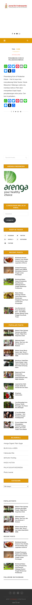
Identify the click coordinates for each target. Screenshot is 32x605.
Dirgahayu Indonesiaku (18, 394)
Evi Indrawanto (13, 599)
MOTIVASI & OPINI (16, 54)
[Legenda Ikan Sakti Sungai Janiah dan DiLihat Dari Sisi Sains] (9, 386)
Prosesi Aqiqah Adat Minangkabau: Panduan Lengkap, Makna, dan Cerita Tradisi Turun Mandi (21, 426)
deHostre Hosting (10, 458)
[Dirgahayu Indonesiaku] (9, 395)
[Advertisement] (16, 20)
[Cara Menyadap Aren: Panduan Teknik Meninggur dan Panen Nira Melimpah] (9, 404)
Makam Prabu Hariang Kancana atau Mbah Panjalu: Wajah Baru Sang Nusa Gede (21, 333)
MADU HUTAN (9, 463)
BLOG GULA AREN (10, 448)
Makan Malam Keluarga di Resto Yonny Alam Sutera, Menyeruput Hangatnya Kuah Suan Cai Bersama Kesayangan (21, 298)
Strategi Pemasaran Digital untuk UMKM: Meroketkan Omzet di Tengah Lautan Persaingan (21, 271)
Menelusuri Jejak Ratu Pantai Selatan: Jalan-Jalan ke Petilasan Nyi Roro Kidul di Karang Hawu (21, 364)
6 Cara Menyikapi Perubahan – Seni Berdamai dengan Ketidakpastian (20, 415)
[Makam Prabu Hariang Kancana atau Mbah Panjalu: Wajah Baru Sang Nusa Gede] (9, 333)
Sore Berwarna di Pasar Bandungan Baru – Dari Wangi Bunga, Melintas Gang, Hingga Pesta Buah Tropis (21, 312)
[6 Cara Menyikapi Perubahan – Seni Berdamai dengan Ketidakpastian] (9, 415)
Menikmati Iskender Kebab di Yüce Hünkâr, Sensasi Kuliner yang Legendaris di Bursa (21, 260)
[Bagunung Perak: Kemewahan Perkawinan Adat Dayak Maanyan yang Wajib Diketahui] (9, 374)
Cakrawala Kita (9, 453)
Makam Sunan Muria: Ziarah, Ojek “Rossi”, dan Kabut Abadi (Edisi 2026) (21, 353)
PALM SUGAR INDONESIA (13, 467)
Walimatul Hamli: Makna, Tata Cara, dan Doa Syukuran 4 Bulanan (21, 343)
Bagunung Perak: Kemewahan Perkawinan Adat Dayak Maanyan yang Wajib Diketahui (21, 376)
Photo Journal (8, 472)
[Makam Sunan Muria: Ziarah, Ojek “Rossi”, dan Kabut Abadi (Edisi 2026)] (9, 353)
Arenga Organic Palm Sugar (13, 443)
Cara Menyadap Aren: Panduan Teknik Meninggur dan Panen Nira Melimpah (21, 405)
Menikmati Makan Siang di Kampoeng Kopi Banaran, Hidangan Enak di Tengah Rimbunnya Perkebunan (20, 284)
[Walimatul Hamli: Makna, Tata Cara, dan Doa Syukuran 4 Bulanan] (9, 343)
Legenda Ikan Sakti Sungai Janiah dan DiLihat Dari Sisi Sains (21, 385)
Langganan (10, 220)
